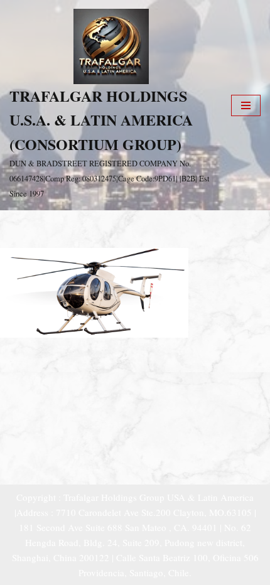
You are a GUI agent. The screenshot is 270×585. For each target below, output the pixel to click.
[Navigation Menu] (246, 105)
